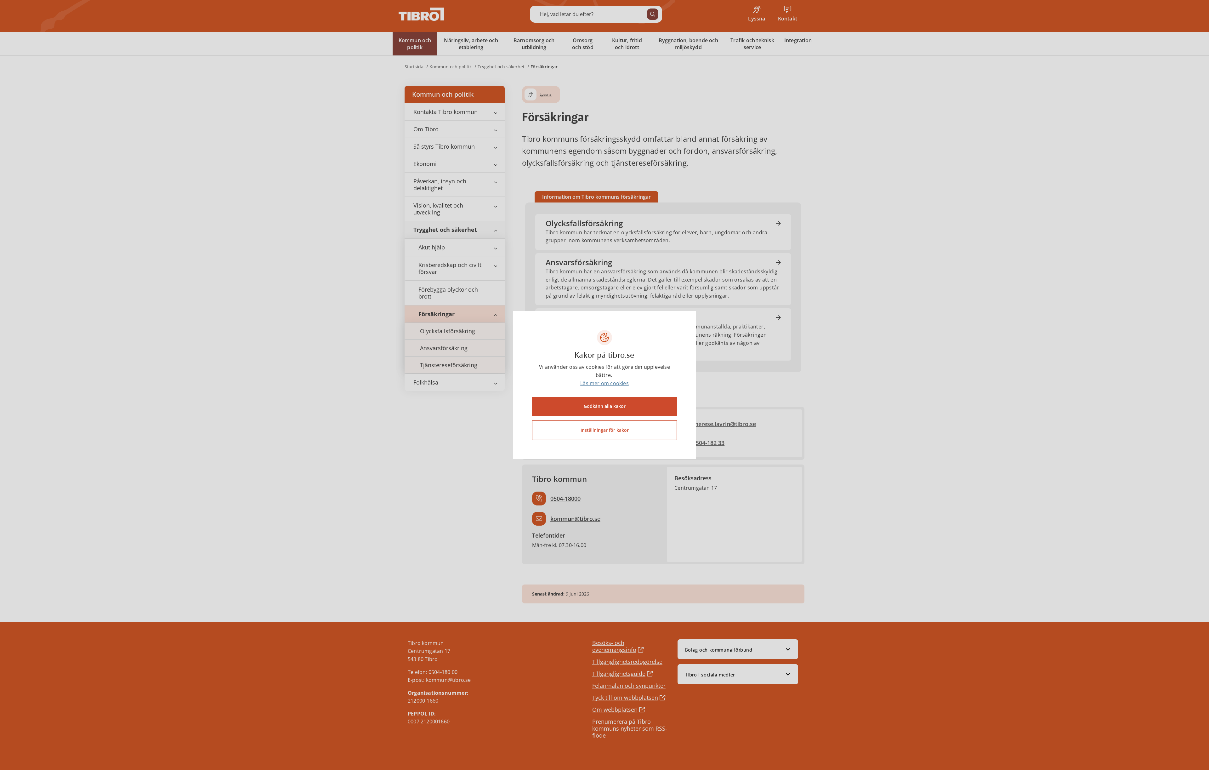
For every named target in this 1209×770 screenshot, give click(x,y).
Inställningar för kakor (605, 430)
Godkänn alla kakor (605, 406)
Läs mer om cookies (604, 383)
